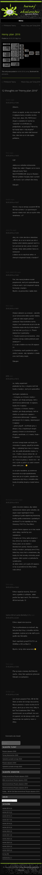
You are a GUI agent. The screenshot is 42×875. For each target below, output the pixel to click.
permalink (5, 74)
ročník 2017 (6, 820)
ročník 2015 (6, 812)
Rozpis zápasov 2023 (21, 776)
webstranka (6, 858)
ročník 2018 (6, 823)
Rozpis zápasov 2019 (21, 788)
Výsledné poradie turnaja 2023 (12, 766)
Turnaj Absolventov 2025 (10, 755)
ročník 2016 (21, 71)
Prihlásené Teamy (9, 25)
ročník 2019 (6, 827)
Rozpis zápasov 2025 (9, 751)
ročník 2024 (6, 846)
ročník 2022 (6, 839)
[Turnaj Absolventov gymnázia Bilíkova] (9, 16)
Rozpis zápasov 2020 (20, 780)
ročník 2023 (6, 842)
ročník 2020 (6, 831)
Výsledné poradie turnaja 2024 (12, 759)
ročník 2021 (6, 835)
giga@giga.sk (26, 330)
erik (7, 376)
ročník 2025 (6, 850)
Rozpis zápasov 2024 (9, 763)
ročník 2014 (6, 808)
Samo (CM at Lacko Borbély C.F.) (18, 615)
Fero (19, 38)
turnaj (27, 71)
